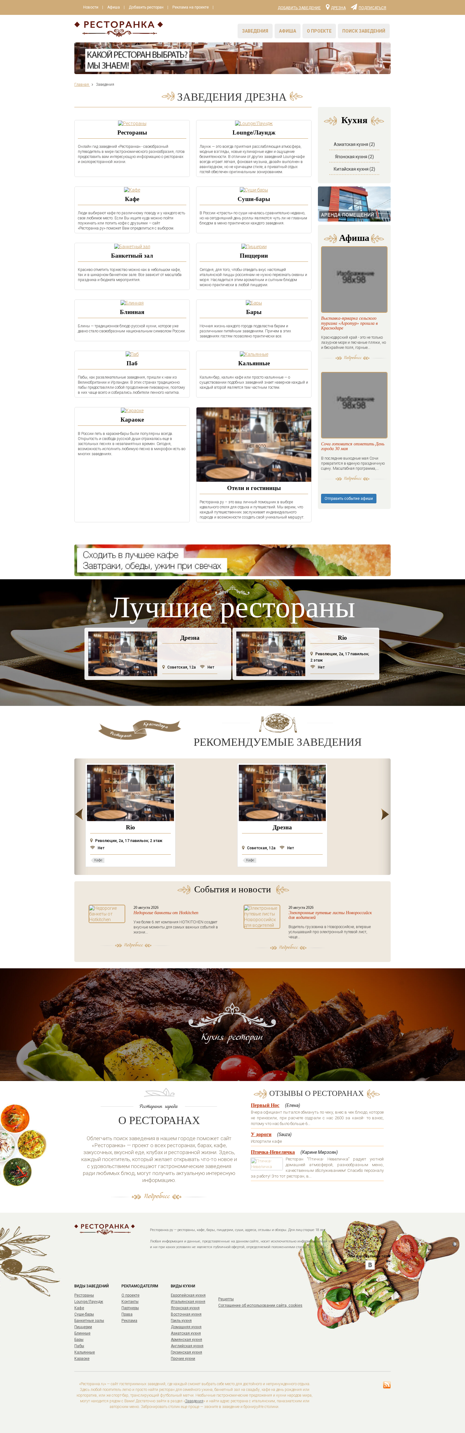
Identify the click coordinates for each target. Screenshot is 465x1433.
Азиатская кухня (186, 1333)
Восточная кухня (186, 1314)
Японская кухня (185, 1308)
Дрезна (338, 7)
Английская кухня (187, 1346)
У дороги (261, 1134)
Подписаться (372, 7)
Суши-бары (254, 199)
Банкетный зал (132, 255)
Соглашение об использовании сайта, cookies (260, 1305)
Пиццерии (254, 255)
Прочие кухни (183, 1358)
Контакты (130, 1301)
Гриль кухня (181, 1320)
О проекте (319, 31)
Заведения (255, 31)
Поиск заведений (363, 31)
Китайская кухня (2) (354, 169)
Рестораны (132, 132)
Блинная (132, 312)
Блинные (82, 1333)
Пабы (79, 1346)
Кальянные (254, 363)
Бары (254, 312)
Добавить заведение (299, 8)
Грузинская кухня (186, 1352)
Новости (90, 7)
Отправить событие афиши (349, 498)
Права (127, 1314)
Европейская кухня (188, 1295)
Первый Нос (265, 1105)
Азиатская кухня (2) (354, 144)
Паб (132, 363)
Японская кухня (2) (354, 156)
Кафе (132, 199)
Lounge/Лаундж (254, 132)
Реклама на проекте (190, 7)
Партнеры (130, 1308)
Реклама (129, 1320)
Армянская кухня (186, 1339)
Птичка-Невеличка (273, 1152)
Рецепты (226, 1299)
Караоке (132, 419)
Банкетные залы (89, 1320)
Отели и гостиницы (254, 488)
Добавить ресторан (146, 7)
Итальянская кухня (188, 1301)
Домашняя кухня (186, 1327)
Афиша (113, 7)
